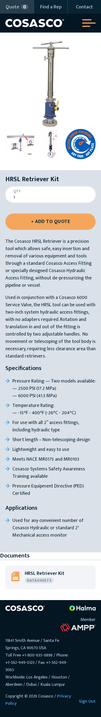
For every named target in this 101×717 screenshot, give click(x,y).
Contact (84, 7)
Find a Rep (51, 7)
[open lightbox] (50, 83)
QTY (17, 191)
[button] (17, 7)
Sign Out (87, 701)
